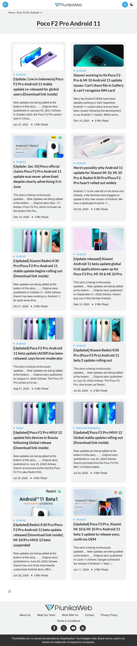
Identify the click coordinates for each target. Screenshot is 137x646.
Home (11, 12)
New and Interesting (88, 428)
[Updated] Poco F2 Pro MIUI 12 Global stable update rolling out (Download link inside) (98, 437)
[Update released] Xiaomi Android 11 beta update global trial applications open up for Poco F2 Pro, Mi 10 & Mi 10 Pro (98, 266)
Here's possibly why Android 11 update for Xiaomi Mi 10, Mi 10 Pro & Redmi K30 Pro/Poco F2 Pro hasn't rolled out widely (98, 175)
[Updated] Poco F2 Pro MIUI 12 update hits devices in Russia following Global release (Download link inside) (37, 440)
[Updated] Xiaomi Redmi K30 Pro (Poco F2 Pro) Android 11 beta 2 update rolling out (96, 355)
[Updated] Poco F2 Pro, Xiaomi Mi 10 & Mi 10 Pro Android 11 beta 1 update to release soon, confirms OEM (97, 531)
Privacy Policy (109, 615)
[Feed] (83, 628)
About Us (25, 615)
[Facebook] (54, 628)
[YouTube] (73, 628)
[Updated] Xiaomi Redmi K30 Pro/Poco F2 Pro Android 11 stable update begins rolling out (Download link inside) (37, 268)
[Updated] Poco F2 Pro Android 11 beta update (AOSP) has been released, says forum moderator (38, 353)
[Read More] (38, 57)
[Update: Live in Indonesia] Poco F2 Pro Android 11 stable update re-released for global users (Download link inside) (38, 86)
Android (21, 74)
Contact (89, 615)
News (19, 428)
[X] (64, 628)
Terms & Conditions (68, 621)
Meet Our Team (46, 615)
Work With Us (70, 615)
